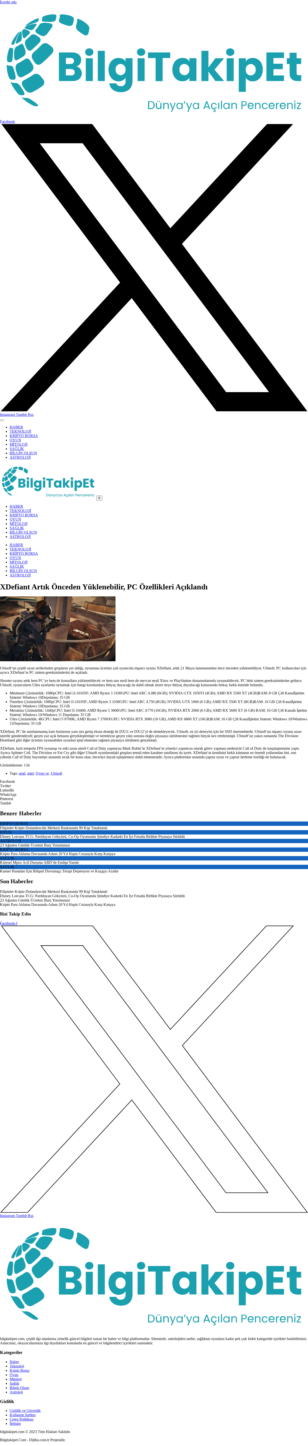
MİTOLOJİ (18, 444)
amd (22, 773)
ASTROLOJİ (20, 457)
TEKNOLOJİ (20, 431)
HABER (16, 427)
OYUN (15, 440)
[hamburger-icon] (2, 420)
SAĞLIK (17, 449)
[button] (154, 781)
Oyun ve (42, 773)
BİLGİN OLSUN (23, 453)
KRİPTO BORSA (24, 436)
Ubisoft (56, 773)
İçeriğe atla (8, 2)
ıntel (30, 773)
